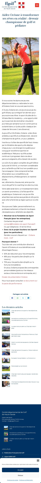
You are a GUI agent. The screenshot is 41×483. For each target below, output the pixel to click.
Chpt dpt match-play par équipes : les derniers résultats (24, 374)
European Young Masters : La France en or (23, 358)
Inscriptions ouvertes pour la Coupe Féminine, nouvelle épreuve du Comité (24, 319)
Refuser (20, 475)
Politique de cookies (12, 480)
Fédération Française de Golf (14, 453)
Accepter (20, 470)
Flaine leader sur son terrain (19, 366)
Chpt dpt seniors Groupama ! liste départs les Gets (24, 311)
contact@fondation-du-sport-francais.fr (19, 224)
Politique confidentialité (26, 480)
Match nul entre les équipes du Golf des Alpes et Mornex (24, 343)
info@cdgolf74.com (13, 421)
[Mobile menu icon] (37, 5)
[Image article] (6, 313)
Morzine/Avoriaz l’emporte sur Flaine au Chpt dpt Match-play (24, 335)
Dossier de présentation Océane (14, 277)
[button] (38, 460)
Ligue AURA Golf (9, 456)
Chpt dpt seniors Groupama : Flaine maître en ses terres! (24, 351)
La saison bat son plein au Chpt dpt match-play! (23, 327)
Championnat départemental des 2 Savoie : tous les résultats (25, 382)
